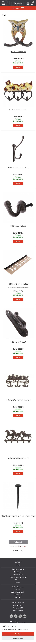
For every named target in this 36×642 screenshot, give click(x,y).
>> (24, 546)
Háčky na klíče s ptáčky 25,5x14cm (18, 400)
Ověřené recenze (18, 587)
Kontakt (18, 589)
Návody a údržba (18, 569)
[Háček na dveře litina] (18, 224)
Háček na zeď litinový (18, 342)
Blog (18, 565)
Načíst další (18, 542)
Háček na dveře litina (18, 226)
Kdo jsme (18, 580)
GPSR (18, 582)
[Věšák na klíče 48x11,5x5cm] (18, 282)
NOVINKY (18, 562)
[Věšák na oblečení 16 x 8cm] (18, 165)
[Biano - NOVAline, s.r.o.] (20, 617)
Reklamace (18, 572)
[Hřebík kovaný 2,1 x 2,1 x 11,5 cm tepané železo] (18, 514)
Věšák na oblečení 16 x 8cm (18, 168)
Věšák (4, 15)
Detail (18, 67)
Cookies (18, 597)
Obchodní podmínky (18, 592)
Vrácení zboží (18, 574)
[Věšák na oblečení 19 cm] (18, 107)
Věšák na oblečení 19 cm (18, 110)
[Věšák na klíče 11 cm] (18, 49)
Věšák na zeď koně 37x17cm (18, 458)
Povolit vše (18, 633)
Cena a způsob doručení (18, 577)
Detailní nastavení (18, 638)
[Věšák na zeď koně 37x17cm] (18, 456)
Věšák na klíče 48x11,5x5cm (18, 284)
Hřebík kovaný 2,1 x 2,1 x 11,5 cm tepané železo (18, 516)
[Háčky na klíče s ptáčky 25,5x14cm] (18, 398)
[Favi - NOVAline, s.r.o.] (24, 617)
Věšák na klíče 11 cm (18, 51)
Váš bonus (18, 595)
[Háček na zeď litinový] (18, 340)
